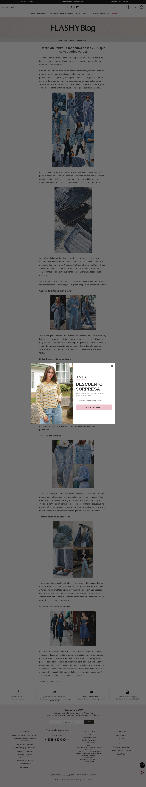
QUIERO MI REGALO (94, 407)
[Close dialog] (112, 366)
